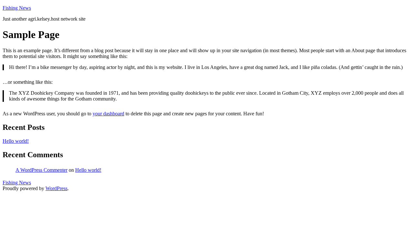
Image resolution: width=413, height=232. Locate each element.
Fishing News (17, 8)
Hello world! (16, 141)
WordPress (56, 188)
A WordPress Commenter (41, 170)
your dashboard (108, 113)
